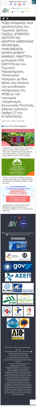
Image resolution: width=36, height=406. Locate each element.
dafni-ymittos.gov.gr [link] (18, 394)
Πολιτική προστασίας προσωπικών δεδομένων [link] (18, 233)
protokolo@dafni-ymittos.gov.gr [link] (18, 353)
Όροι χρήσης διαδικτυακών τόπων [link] (19, 234)
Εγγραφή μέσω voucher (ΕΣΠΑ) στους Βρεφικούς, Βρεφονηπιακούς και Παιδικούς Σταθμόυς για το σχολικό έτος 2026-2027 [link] (17, 208)
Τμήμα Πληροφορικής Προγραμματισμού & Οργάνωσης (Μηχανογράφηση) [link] (16, 358)
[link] (34, 2)
